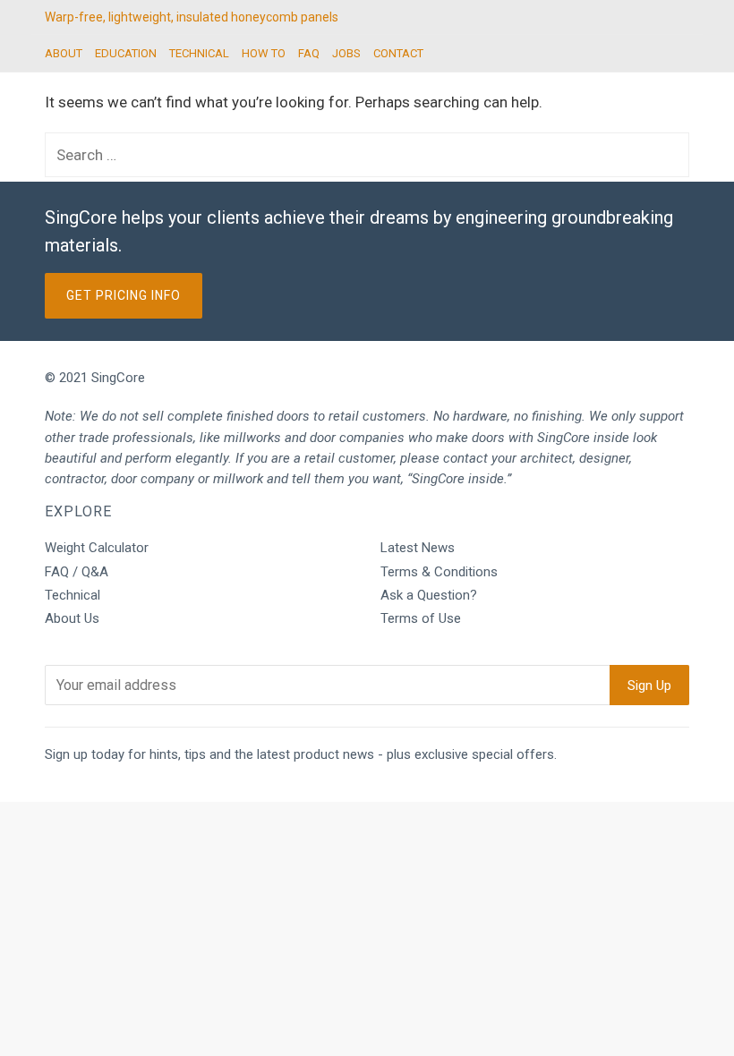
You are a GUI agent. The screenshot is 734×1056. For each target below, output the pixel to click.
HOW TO (264, 53)
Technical (72, 595)
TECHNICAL (199, 53)
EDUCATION (126, 53)
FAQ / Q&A (76, 572)
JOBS (346, 53)
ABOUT (63, 53)
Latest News (417, 548)
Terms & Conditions (439, 572)
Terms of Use (420, 618)
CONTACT (398, 53)
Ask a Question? (428, 595)
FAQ (309, 53)
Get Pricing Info (123, 295)
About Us (72, 618)
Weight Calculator (97, 548)
